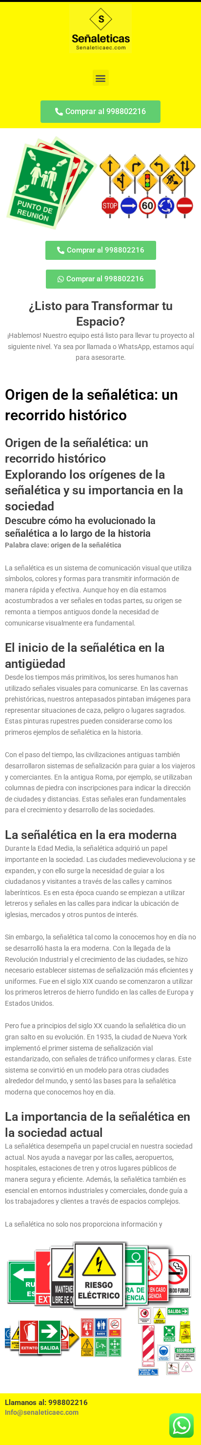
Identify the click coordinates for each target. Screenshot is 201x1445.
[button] (101, 78)
